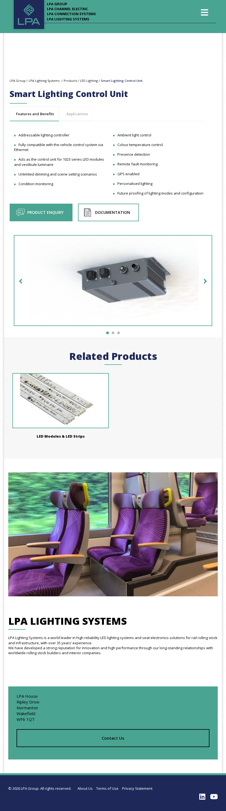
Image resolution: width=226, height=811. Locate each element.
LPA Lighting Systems (68, 19)
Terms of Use (107, 788)
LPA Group (57, 3)
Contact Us (113, 738)
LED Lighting (89, 81)
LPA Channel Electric (67, 8)
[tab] (34, 114)
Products (70, 81)
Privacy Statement (137, 788)
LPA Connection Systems (71, 13)
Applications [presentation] (77, 113)
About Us (85, 788)
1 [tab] (107, 333)
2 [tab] (113, 333)
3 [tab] (118, 333)
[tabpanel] (113, 283)
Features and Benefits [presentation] (35, 113)
